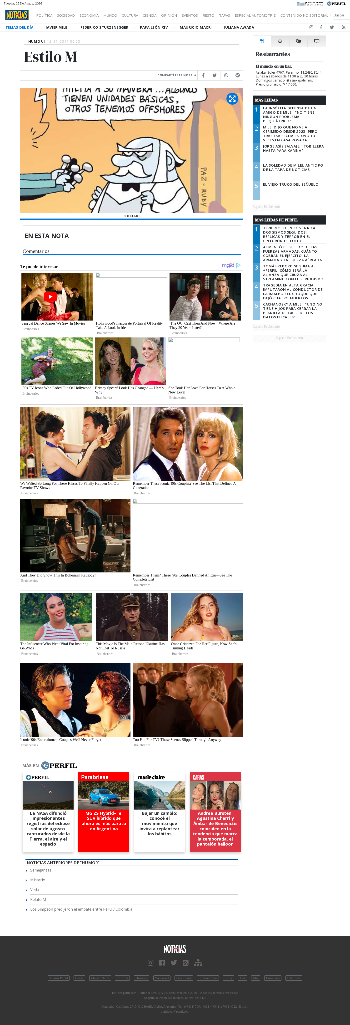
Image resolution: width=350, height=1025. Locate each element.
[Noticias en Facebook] (321, 28)
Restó (208, 15)
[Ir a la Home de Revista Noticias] (17, 15)
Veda (34, 889)
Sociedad (66, 15)
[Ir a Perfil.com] (336, 3)
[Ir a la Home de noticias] (175, 948)
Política (44, 15)
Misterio (37, 879)
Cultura (130, 15)
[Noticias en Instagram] (311, 28)
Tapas (224, 15)
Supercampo (208, 978)
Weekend (162, 978)
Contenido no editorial (304, 15)
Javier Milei (57, 27)
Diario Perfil (59, 978)
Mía (256, 978)
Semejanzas (40, 870)
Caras (79, 978)
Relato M (38, 899)
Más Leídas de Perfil (276, 220)
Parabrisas (183, 978)
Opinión (169, 15)
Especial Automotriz (255, 15)
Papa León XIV (154, 27)
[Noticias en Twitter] (332, 28)
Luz (242, 978)
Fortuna (122, 978)
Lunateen (273, 978)
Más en (30, 765)
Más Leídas (266, 100)
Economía (89, 15)
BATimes (293, 978)
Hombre (141, 978)
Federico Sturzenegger (104, 27)
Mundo (110, 15)
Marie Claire (100, 978)
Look (228, 978)
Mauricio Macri (196, 27)
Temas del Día (20, 27)
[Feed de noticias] (343, 28)
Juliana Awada (239, 27)
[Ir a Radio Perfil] (310, 3)
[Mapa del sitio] (198, 963)
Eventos (190, 15)
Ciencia (149, 15)
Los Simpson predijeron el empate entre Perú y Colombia (81, 909)
